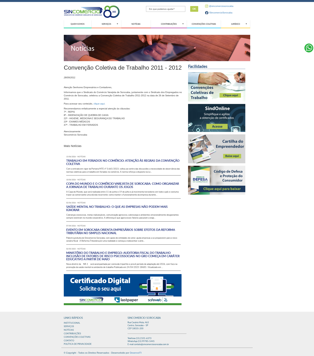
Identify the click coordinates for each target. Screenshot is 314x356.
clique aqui (99, 103)
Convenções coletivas (77, 337)
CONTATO (69, 341)
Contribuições (72, 334)
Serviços (69, 326)
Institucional (72, 323)
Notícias (69, 330)
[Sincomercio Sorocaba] (92, 11)
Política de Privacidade (78, 344)
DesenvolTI (136, 352)
